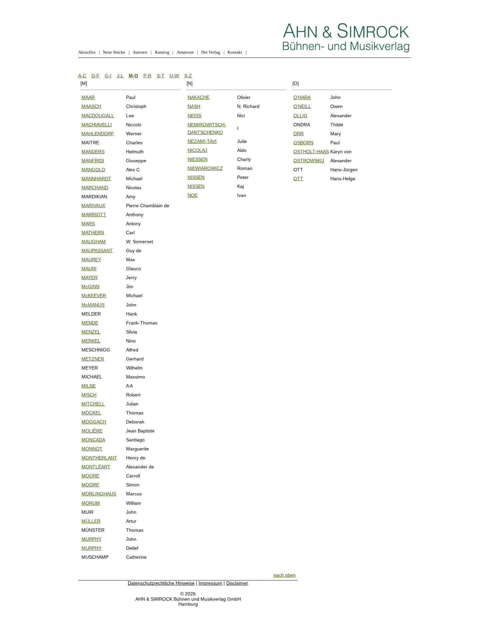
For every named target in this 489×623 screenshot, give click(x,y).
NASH (194, 106)
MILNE (89, 385)
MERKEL (91, 340)
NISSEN (196, 177)
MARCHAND (95, 187)
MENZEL (91, 331)
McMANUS (93, 305)
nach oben (284, 575)
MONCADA (93, 439)
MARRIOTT (94, 214)
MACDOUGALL (98, 115)
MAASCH (91, 106)
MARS (88, 223)
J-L (120, 75)
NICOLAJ (197, 150)
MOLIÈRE (92, 430)
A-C (82, 75)
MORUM (91, 503)
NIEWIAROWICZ (205, 168)
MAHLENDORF (98, 133)
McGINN (90, 286)
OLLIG (300, 115)
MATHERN (93, 232)
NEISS (194, 115)
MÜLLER (91, 521)
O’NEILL (302, 106)
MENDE (90, 322)
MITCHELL (93, 403)
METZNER (93, 358)
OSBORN (303, 142)
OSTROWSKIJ (308, 160)
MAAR (88, 97)
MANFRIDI (93, 160)
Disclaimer (237, 583)
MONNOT (92, 448)
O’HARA (302, 97)
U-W (174, 75)
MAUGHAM (94, 241)
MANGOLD (93, 169)
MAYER (89, 277)
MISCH (89, 394)
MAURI (89, 268)
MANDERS (93, 151)
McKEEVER (94, 295)
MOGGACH (94, 421)
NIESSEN (198, 159)
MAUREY (91, 259)
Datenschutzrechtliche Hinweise (161, 583)
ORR (298, 133)
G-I (108, 75)
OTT (298, 178)
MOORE (90, 475)
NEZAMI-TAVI (202, 141)
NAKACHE (199, 97)
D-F (95, 75)
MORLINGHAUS (99, 493)
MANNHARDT (96, 178)
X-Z (188, 75)
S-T (160, 75)
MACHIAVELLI (97, 124)
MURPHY (91, 539)
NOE (193, 195)
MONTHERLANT (99, 457)
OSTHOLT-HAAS (311, 151)
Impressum (210, 583)
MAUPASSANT (97, 250)
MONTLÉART (96, 466)
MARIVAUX (93, 205)
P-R (147, 75)
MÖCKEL (91, 412)
